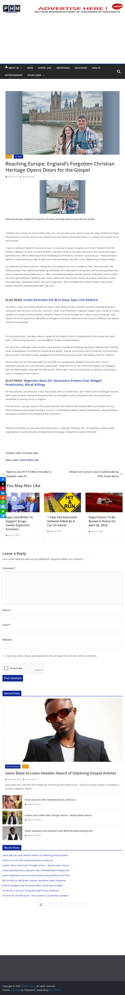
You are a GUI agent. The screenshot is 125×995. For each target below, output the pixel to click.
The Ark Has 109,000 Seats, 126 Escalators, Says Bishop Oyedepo (35, 895)
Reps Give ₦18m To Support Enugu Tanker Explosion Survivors (19, 523)
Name (6, 610)
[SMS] (3, 511)
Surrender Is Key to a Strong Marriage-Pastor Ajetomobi (30, 890)
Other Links (34, 75)
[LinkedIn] (3, 493)
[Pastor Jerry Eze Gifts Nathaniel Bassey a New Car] (12, 802)
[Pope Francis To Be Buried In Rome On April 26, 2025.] (104, 495)
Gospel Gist (45, 67)
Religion (18, 157)
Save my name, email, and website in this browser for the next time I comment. (52, 656)
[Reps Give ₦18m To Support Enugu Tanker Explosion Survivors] (20, 495)
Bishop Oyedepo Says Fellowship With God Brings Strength (32, 885)
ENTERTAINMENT (14, 75)
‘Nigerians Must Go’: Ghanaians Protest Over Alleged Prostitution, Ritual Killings (53, 383)
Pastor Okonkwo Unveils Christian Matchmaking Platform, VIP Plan (36, 875)
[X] (3, 484)
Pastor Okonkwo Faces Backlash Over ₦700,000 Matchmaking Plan (59, 830)
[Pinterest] (3, 488)
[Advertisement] (62, 40)
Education (81, 67)
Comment (9, 568)
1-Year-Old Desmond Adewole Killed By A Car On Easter (62, 521)
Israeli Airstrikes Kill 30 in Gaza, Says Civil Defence (60, 300)
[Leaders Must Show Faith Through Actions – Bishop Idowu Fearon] (12, 817)
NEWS (30, 67)
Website (7, 639)
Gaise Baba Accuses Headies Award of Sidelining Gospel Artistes (60, 773)
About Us (13, 67)
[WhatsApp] (3, 502)
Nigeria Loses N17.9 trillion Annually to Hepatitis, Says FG (28, 474)
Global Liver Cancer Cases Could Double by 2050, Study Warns (94, 474)
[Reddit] (3, 497)
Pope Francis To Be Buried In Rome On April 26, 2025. (102, 521)
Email (6, 625)
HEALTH (96, 67)
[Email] (3, 506)
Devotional (63, 67)
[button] (20, 68)
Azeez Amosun (31, 779)
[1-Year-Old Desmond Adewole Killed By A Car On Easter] (62, 495)
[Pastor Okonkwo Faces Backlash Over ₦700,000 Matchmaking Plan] (12, 833)
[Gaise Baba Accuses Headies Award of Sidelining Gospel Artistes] (62, 730)
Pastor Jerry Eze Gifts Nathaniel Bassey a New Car (50, 799)
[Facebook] (3, 479)
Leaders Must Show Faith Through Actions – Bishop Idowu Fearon (58, 815)
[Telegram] (3, 516)
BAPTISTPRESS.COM (29, 460)
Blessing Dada (28, 176)
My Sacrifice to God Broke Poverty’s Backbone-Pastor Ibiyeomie (34, 880)
